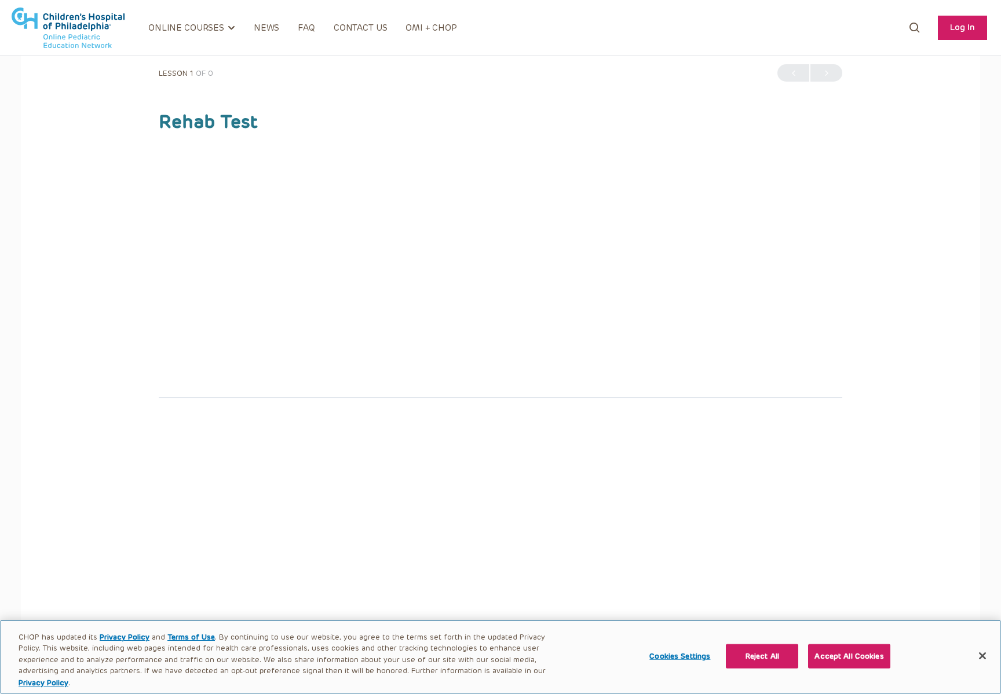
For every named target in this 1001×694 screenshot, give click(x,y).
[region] (500, 657)
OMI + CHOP (431, 28)
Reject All (762, 656)
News (266, 28)
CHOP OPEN (68, 28)
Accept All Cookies (848, 656)
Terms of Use (191, 637)
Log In (962, 27)
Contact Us (361, 28)
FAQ (306, 28)
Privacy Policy (124, 637)
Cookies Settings (679, 656)
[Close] (982, 656)
